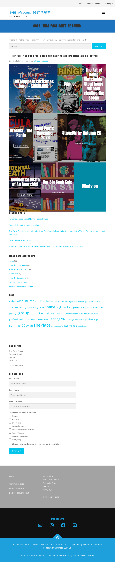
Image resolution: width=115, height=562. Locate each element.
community (32, 307)
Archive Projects (16, 484)
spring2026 (59, 319)
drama (50, 306)
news (11, 261)
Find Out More (33, 97)
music (53, 314)
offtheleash (73, 313)
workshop (71, 325)
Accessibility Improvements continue (24, 225)
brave (78, 301)
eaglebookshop (65, 307)
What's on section (41, 61)
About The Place (16, 488)
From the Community (18, 278)
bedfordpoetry (54, 301)
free (92, 307)
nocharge (62, 313)
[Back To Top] (58, 538)
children (98, 301)
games (11, 314)
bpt (73, 301)
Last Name (14, 390)
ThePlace (42, 325)
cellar (92, 302)
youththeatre (82, 326)
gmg (16, 314)
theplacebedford (58, 326)
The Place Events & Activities (22, 412)
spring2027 (72, 319)
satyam (32, 320)
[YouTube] (75, 525)
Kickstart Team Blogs (18, 282)
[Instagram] (52, 525)
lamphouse (34, 314)
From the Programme (18, 265)
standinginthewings (87, 319)
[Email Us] (40, 525)
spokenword (42, 319)
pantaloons (85, 313)
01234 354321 (18, 365)
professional (16, 319)
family (84, 307)
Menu (103, 12)
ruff (28, 320)
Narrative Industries (85, 555)
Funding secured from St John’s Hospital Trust (28, 219)
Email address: (16, 401)
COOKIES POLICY (21, 544)
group (23, 313)
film (88, 307)
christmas (13, 307)
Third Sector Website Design (60, 555)
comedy (22, 307)
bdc (44, 301)
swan (29, 325)
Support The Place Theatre (89, 3)
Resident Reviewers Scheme (21, 286)
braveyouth (85, 302)
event (77, 307)
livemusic (44, 313)
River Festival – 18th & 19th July (22, 240)
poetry (94, 313)
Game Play (13, 273)
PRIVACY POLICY (40, 544)
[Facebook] (63, 525)
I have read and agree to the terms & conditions (36, 444)
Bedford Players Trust (19, 492)
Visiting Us (109, 3)
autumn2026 (32, 300)
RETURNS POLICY (59, 544)
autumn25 (15, 301)
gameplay (99, 307)
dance (41, 307)
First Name (14, 378)
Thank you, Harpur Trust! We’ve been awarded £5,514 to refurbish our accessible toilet (46, 246)
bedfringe (67, 301)
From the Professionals (19, 269)
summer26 (17, 325)
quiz (24, 319)
